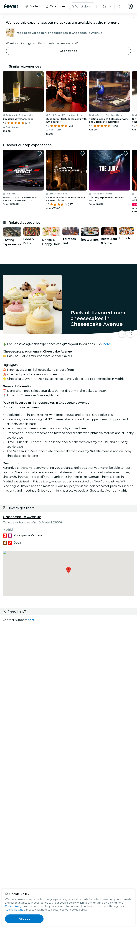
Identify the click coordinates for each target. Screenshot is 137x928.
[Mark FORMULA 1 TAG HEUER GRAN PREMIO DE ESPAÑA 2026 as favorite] (39, 153)
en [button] (109, 6)
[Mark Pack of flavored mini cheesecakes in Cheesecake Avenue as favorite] (130, 334)
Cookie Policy (13, 906)
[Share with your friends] (122, 334)
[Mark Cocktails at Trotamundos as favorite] (39, 75)
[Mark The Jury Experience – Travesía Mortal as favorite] (125, 153)
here (106, 344)
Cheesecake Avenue (22, 517)
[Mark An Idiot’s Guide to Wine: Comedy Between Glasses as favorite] (82, 153)
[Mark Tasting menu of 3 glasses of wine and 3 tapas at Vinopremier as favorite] (125, 75)
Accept (24, 918)
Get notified (69, 51)
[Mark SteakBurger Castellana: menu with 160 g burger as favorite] (82, 75)
